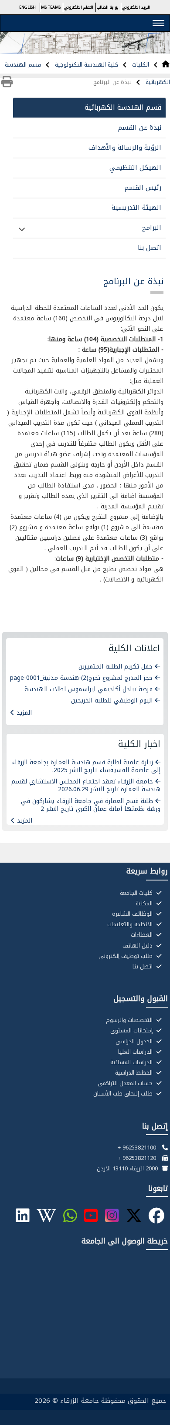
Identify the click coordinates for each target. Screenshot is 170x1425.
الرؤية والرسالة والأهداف (124, 147)
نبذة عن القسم (139, 127)
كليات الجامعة (137, 893)
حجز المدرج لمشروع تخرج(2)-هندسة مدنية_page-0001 (81, 678)
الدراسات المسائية (132, 1062)
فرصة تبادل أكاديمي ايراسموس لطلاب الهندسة (88, 689)
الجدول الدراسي (135, 1041)
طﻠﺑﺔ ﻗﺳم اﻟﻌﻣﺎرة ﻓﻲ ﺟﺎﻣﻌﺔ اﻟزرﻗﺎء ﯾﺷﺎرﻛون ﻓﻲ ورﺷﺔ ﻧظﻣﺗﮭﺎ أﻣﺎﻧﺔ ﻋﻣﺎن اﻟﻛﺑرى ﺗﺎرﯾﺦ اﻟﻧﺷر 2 (90, 805)
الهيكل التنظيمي (135, 167)
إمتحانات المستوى (132, 1031)
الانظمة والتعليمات (130, 924)
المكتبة (145, 903)
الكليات (139, 64)
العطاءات (142, 935)
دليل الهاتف (138, 946)
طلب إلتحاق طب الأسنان (123, 1094)
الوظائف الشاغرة (133, 914)
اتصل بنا (149, 248)
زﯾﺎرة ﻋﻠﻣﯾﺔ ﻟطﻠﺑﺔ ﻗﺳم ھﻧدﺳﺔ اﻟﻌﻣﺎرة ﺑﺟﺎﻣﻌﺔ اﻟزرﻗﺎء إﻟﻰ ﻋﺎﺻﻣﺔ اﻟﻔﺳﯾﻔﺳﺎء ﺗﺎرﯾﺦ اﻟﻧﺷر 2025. (86, 766)
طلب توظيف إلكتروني (126, 956)
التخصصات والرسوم (130, 1020)
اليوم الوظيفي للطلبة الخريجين (112, 700)
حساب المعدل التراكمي (126, 1083)
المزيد (24, 713)
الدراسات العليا (136, 1052)
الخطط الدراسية (134, 1073)
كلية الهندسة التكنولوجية (85, 64)
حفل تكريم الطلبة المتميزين (115, 666)
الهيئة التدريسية (136, 208)
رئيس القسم (143, 187)
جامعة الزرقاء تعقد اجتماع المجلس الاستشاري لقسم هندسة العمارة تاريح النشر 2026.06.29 (85, 785)
